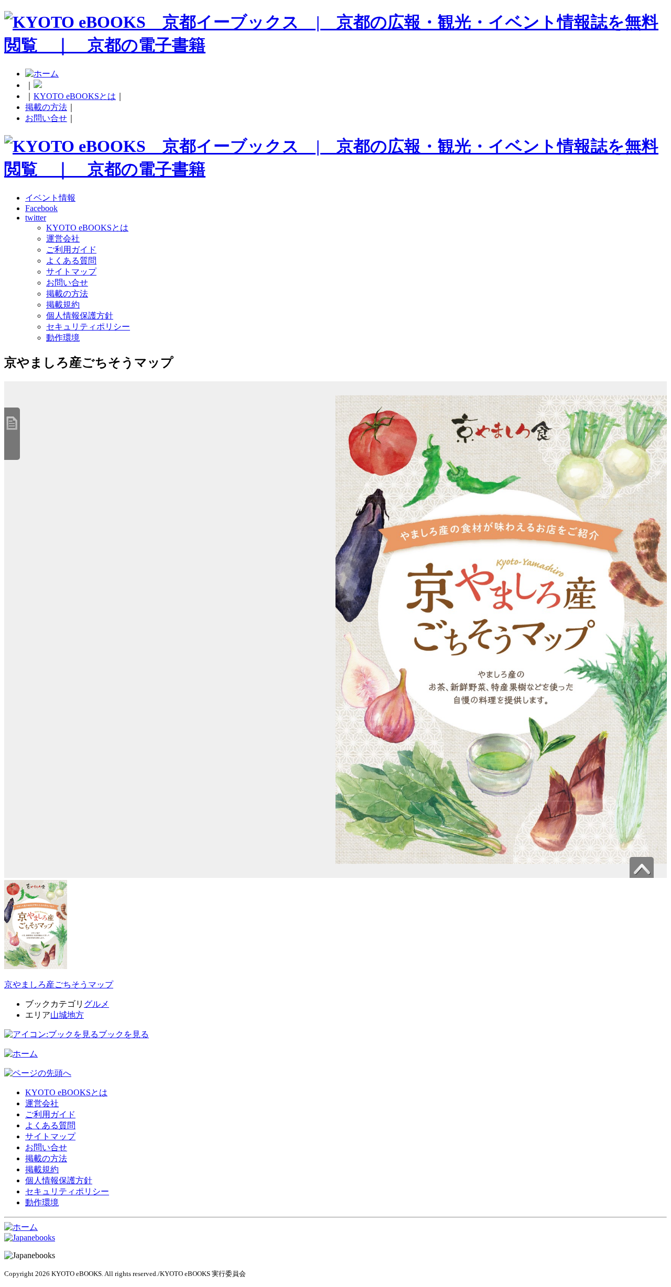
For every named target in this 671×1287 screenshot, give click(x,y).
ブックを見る (124, 1034)
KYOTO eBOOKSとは (75, 96)
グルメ (96, 1003)
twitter (35, 217)
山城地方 (67, 1014)
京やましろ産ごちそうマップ (58, 984)
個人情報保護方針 (79, 315)
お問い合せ (46, 118)
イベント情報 (50, 197)
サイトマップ (71, 271)
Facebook (41, 208)
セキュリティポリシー (88, 326)
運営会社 (63, 238)
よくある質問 (71, 260)
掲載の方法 (46, 107)
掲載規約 (63, 304)
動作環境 (63, 337)
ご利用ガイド (71, 249)
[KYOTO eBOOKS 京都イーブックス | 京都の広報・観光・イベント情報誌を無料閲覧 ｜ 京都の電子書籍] (335, 45)
